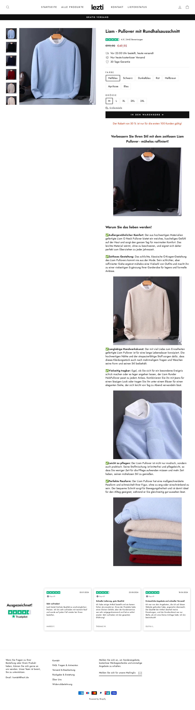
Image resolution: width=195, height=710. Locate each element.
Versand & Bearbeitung (63, 670)
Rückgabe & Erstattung (63, 674)
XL (123, 101)
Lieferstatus (137, 7)
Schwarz (128, 78)
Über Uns (57, 679)
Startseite (49, 7)
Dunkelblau (144, 78)
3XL (142, 101)
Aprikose (113, 86)
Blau (126, 86)
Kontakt (117, 7)
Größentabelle (115, 107)
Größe (111, 95)
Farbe (109, 72)
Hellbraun (170, 78)
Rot (157, 78)
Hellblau (113, 78)
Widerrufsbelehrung (62, 684)
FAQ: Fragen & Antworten (65, 665)
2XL (133, 101)
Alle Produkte (72, 7)
